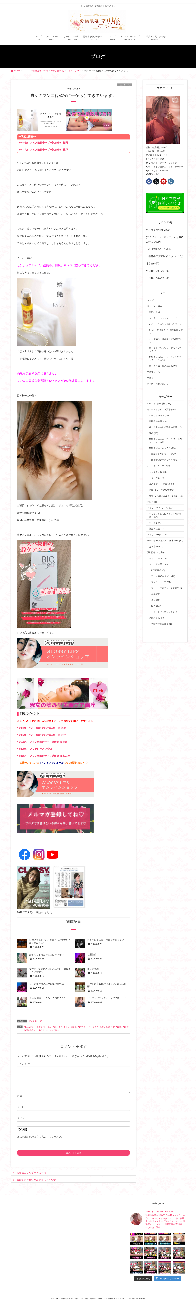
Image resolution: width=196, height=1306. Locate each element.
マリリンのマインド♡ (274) (160, 507)
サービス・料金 (154, 306)
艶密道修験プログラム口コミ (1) (167, 460)
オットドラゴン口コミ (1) (165, 612)
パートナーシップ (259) (158, 466)
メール (20, 1107)
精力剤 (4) (156, 606)
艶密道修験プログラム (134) (162, 448)
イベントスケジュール (51, 762)
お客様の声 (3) (156, 546)
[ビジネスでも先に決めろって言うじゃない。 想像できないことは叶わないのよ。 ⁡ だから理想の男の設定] (179, 1267)
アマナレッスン (45, 1027)
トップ (150, 300)
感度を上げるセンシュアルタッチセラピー (165, 349)
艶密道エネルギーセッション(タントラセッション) (165, 358)
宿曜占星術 (154, 312)
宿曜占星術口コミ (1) (161, 624)
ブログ (150, 378)
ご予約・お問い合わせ (157, 384)
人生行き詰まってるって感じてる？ (47, 998)
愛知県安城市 (31, 1030)
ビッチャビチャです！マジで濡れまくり (108, 998)
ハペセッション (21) (159, 415)
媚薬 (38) (155, 594)
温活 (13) (155, 600)
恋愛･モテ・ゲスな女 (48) (161, 490)
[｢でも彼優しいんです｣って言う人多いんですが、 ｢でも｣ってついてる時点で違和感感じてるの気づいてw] (164, 1267)
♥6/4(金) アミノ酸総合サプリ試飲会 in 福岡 (43, 142)
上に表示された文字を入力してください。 (40, 1136)
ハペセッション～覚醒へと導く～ (165, 324)
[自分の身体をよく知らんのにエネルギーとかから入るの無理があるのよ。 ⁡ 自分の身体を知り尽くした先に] (164, 1253)
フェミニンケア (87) (161, 582)
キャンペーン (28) (158, 558)
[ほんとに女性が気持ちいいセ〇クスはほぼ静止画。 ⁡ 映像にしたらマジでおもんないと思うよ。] (150, 1267)
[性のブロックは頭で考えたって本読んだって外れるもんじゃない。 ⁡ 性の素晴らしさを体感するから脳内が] (136, 1239)
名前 (19, 1096)
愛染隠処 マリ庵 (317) (157, 552)
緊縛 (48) (153, 433)
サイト (20, 1118)
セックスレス (71, 1027)
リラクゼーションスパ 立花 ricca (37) (165, 540)
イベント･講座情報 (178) (159, 403)
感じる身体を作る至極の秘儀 (163, 366)
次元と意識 (93, 969)
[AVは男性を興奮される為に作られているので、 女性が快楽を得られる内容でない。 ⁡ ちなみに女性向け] (136, 1267)
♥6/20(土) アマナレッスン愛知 (34, 748)
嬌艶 (120, 1027)
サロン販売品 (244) (158, 564)
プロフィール (153, 372)
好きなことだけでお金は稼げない (46, 954)
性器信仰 (91, 954)
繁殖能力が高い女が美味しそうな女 (36, 1180)
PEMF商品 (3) (158, 570)
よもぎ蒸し (30, 1027)
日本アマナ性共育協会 (50, 1030)
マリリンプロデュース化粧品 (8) (167, 588)
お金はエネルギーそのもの (31, 1172)
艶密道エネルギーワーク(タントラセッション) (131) (165, 440)
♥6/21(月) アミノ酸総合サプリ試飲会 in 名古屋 (43, 755)
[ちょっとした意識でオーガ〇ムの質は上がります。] (136, 1253)
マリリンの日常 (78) (157, 534)
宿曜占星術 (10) (156, 618)
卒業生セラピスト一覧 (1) (163, 454)
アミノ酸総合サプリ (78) (163, 576)
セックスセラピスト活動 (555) (161, 409)
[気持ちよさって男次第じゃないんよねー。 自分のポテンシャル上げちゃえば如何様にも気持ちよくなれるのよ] (179, 1239)
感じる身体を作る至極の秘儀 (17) (165, 427)
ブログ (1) (152, 502)
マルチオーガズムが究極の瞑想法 (46, 983)
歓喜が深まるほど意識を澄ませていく (106, 940)
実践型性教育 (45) (158, 421)
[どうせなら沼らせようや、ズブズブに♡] (164, 1239)
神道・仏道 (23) (156, 528)
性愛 (127, 1027)
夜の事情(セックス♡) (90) (162, 484)
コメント (23, 1063)
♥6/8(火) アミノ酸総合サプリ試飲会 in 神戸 (43, 149)
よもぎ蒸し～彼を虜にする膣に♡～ (165, 340)
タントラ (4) (155, 522)
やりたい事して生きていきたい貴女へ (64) (165, 515)
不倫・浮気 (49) (156, 478)
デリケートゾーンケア (89, 1027)
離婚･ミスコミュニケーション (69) (166, 496)
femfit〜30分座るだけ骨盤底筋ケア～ (166, 331)
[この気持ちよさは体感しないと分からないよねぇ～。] (150, 1253)
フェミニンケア (124, 85)
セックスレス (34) (158, 472)
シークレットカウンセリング (163, 318)
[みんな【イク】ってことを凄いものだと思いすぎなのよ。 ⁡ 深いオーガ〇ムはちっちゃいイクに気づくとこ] (179, 1253)
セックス (58, 1027)
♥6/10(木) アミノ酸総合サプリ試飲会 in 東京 (42, 742)
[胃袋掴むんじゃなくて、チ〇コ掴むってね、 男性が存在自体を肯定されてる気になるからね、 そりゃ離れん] (150, 1239)
